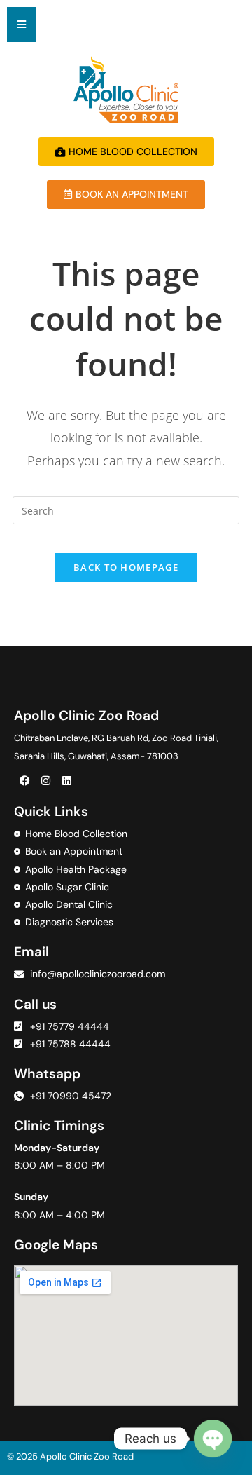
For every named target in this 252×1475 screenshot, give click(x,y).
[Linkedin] (66, 780)
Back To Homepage (126, 567)
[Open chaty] (213, 1438)
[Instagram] (45, 780)
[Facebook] (24, 780)
